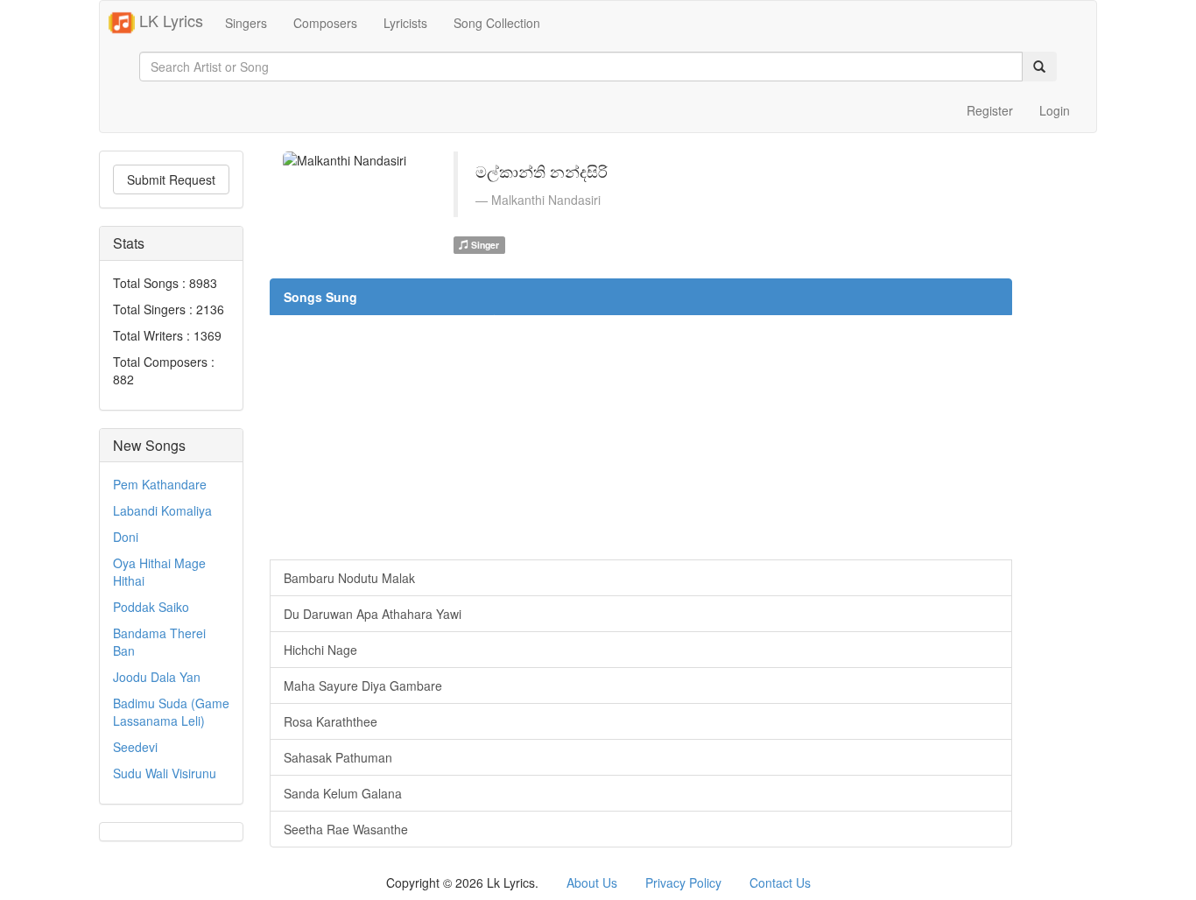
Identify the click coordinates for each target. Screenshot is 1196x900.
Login (1054, 110)
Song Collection (497, 23)
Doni (125, 536)
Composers (325, 23)
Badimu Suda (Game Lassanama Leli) (171, 711)
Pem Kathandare (160, 484)
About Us (591, 882)
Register (990, 110)
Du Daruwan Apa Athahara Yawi (372, 613)
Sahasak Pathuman (338, 757)
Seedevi (135, 747)
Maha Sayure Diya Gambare (363, 685)
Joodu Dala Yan (157, 677)
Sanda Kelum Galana (343, 793)
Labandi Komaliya (162, 510)
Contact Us (780, 882)
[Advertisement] (641, 436)
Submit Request (171, 179)
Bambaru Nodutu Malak (349, 578)
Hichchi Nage (320, 649)
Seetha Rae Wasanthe (346, 829)
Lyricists (405, 23)
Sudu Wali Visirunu (164, 773)
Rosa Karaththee (330, 721)
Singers (246, 23)
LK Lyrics (169, 20)
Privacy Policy (683, 882)
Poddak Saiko (151, 606)
